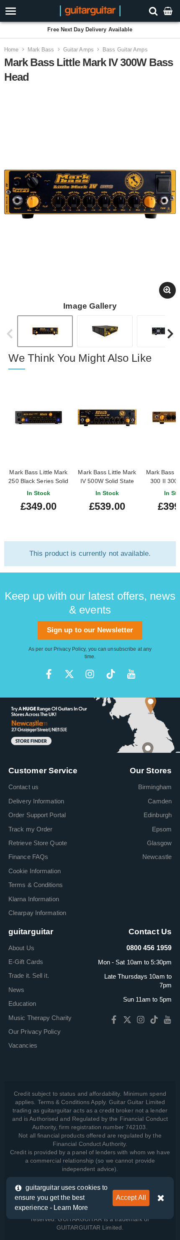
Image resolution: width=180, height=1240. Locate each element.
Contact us (23, 786)
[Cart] (169, 10)
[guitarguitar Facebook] (49, 674)
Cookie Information (34, 870)
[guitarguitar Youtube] (131, 674)
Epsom (162, 829)
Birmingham (155, 786)
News (16, 989)
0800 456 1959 (149, 947)
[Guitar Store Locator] (90, 724)
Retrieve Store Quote (37, 842)
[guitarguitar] (90, 10)
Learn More (71, 1207)
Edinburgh (158, 814)
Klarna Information (33, 899)
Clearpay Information (37, 912)
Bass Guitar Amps (125, 49)
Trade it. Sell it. (28, 975)
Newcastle (157, 856)
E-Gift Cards (25, 961)
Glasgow (159, 842)
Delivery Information (36, 801)
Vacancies (22, 1045)
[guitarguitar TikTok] (110, 674)
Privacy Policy (69, 649)
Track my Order (30, 829)
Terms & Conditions (35, 884)
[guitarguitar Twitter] (69, 674)
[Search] (154, 10)
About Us (21, 947)
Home (11, 49)
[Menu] (25, 11)
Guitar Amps (78, 49)
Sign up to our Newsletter (90, 630)
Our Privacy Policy (34, 1031)
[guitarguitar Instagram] (90, 674)
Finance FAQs (28, 856)
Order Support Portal (37, 814)
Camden (160, 801)
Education (22, 1003)
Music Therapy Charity (40, 1017)
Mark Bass (41, 49)
